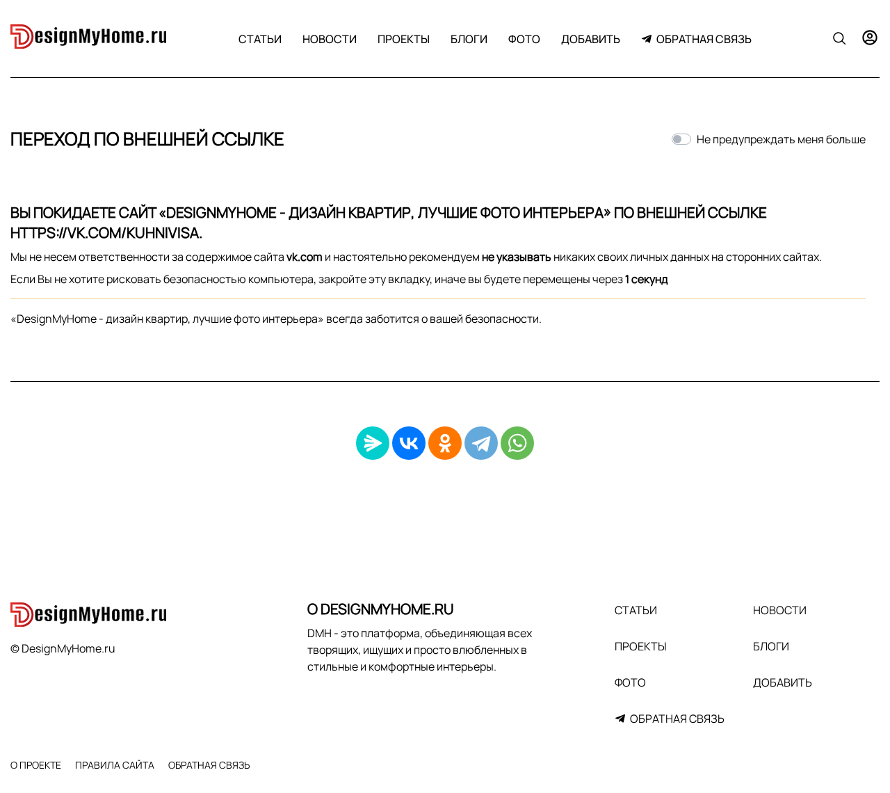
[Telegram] (481, 443)
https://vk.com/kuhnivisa (104, 232)
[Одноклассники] (445, 443)
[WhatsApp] (517, 443)
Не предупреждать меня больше (781, 139)
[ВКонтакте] (409, 443)
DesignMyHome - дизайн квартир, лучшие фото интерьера (385, 212)
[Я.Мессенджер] (372, 443)
